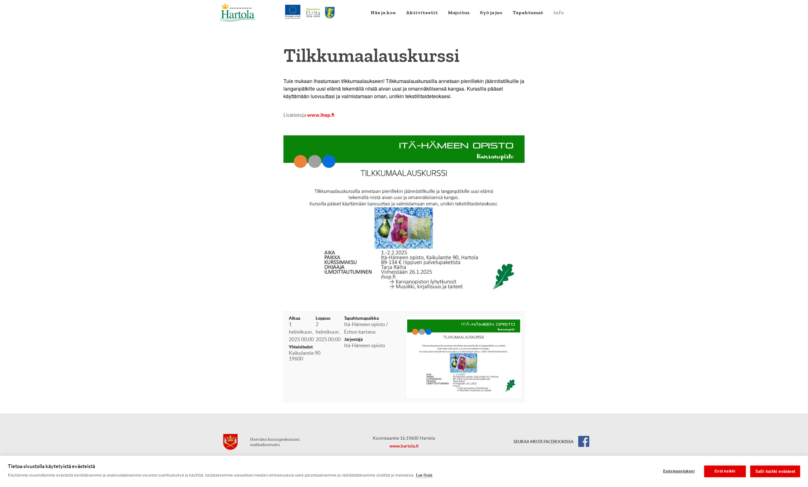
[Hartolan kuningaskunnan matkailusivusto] (238, 12)
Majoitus (459, 12)
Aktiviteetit (422, 12)
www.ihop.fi (321, 115)
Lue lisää (424, 475)
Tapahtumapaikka (361, 318)
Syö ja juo (491, 12)
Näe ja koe (383, 12)
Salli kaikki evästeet (775, 471)
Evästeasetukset (679, 471)
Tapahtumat (528, 12)
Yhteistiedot (301, 346)
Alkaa (294, 318)
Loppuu (323, 318)
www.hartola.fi (404, 445)
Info (558, 12)
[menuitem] (383, 12)
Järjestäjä (353, 339)
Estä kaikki (725, 471)
